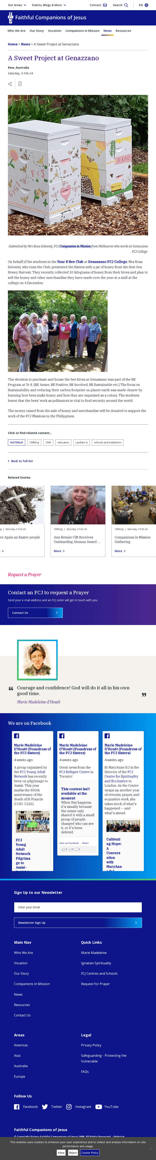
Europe (19, 1076)
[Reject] (151, 1149)
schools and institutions (107, 442)
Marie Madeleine (94, 952)
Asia (17, 1055)
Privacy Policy (91, 1045)
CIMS (48, 442)
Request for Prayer (95, 984)
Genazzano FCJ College (107, 262)
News (108, 31)
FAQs (85, 1071)
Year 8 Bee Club (70, 262)
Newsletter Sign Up (32, 923)
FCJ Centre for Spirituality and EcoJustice (121, 776)
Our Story (37, 31)
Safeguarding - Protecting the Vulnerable (104, 1058)
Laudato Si (82, 442)
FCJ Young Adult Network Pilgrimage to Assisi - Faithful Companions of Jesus (23, 863)
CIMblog (34, 442)
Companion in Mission (75, 246)
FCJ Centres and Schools (99, 973)
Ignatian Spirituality (96, 963)
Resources (123, 31)
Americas (21, 1045)
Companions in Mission (82, 31)
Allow (61, 1152)
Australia (16, 442)
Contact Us (20, 613)
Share (85, 843)
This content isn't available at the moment (75, 793)
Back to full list (22, 461)
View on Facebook (69, 843)
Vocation (54, 31)
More (57, 551)
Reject (73, 1152)
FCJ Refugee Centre (74, 772)
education (63, 442)
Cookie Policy (89, 1152)
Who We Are (17, 31)
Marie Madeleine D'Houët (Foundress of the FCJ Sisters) (32, 749)
